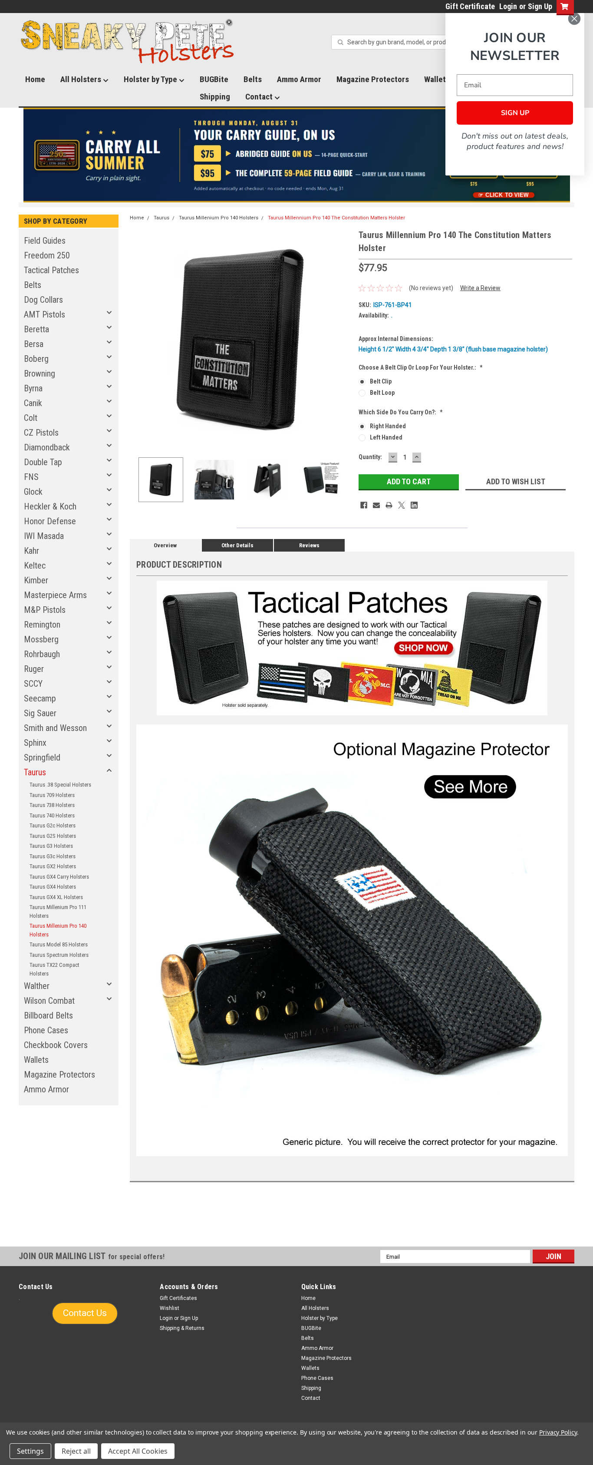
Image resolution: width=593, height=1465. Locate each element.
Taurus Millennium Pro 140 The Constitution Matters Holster (336, 218)
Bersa (33, 344)
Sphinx (35, 742)
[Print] (388, 505)
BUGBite (214, 79)
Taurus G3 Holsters (51, 846)
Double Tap (43, 462)
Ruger (34, 669)
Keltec (35, 565)
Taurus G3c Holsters (53, 856)
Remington (42, 624)
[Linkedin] (414, 505)
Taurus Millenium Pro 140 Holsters (58, 930)
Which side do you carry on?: (401, 412)
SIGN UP (515, 113)
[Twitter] (401, 505)
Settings (30, 1451)
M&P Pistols (45, 610)
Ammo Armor (299, 79)
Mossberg (41, 639)
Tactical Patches (51, 270)
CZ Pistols (41, 432)
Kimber (36, 580)
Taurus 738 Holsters (52, 805)
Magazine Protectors (372, 79)
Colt (30, 418)
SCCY (33, 683)
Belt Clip (381, 381)
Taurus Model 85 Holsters (59, 944)
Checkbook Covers (56, 1045)
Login (508, 6)
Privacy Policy (558, 1432)
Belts (253, 79)
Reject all (76, 1451)
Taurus (35, 772)
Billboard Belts (48, 1015)
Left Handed (386, 437)
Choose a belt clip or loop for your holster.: (421, 367)
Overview (165, 545)
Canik (33, 403)
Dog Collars (43, 299)
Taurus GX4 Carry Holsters (59, 876)
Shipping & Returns (182, 1328)
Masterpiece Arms (55, 595)
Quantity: (370, 456)
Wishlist (169, 1308)
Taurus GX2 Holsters (53, 866)
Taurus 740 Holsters (52, 815)
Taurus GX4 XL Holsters (56, 897)
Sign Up (540, 6)
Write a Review (480, 287)
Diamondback (47, 447)
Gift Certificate (470, 6)
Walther (36, 986)
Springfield (42, 757)
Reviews (309, 545)
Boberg (36, 359)
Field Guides (45, 240)
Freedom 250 (47, 255)
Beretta (36, 329)
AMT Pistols (44, 314)
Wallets (36, 1060)
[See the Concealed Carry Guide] (296, 155)
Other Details (237, 545)
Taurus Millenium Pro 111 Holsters (58, 911)
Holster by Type (151, 79)
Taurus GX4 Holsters (53, 886)
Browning (39, 373)
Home (35, 79)
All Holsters (81, 79)
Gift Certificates (178, 1298)
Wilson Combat (49, 1000)
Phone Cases (46, 1030)
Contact (259, 97)
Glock (33, 491)
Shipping (215, 97)
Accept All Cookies (138, 1451)
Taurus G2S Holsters (53, 836)
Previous (138, 339)
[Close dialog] (574, 18)
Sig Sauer (40, 713)
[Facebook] (363, 505)
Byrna (33, 388)
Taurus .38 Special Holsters (60, 784)
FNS (31, 477)
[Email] (376, 505)
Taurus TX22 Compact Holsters (54, 969)
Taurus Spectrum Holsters (59, 955)
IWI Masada (44, 536)
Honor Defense (50, 521)
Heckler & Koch (50, 506)
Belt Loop (382, 392)
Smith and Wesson (55, 728)
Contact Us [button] (85, 1313)
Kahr (31, 551)
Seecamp (40, 698)
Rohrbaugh (42, 654)
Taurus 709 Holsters (52, 795)
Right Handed (388, 426)
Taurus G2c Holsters (53, 825)
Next (343, 339)
